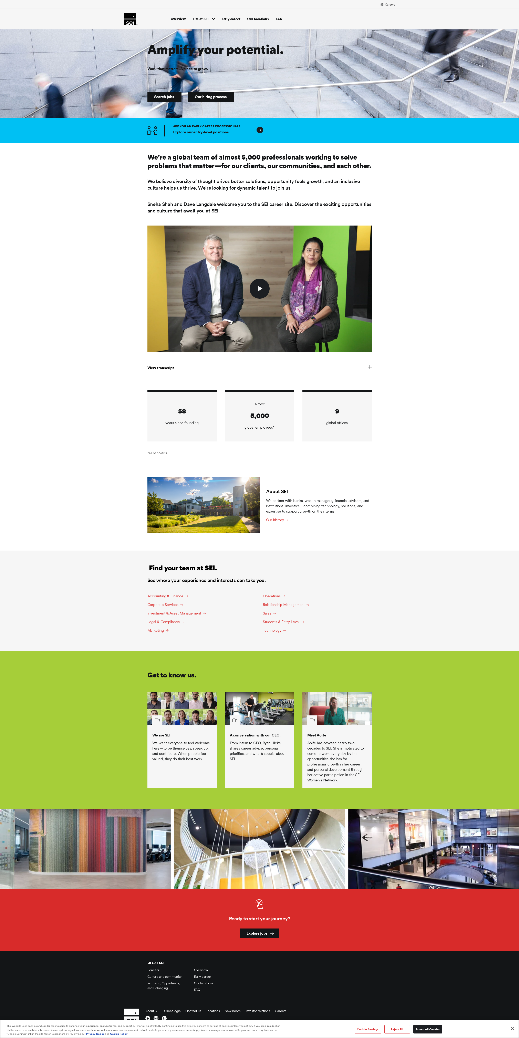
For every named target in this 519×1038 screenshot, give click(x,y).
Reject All (397, 1029)
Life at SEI (201, 19)
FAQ (279, 19)
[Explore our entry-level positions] (364, 130)
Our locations (258, 19)
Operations (272, 596)
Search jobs (164, 97)
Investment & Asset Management (174, 613)
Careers (280, 1011)
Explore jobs (257, 933)
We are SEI (161, 735)
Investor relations (258, 1011)
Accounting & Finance (165, 596)
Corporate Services (162, 604)
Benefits (153, 970)
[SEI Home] (130, 19)
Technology (272, 630)
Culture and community (164, 977)
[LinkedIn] (164, 1019)
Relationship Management (284, 604)
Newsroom (233, 1011)
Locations (213, 1011)
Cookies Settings (367, 1029)
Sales (267, 613)
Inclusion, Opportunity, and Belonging (163, 985)
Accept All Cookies (428, 1029)
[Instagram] (156, 1019)
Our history (275, 520)
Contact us (193, 1011)
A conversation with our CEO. (255, 735)
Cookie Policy (119, 1033)
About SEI (152, 1011)
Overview (178, 19)
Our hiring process (211, 97)
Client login (172, 1011)
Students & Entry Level (281, 622)
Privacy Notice (95, 1033)
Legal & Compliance (163, 622)
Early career (231, 19)
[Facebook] (147, 1019)
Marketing (155, 630)
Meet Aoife (316, 735)
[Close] (512, 1028)
